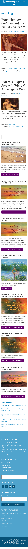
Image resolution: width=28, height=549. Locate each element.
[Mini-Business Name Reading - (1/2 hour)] (14, 345)
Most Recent (22, 68)
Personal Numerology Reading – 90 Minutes (13, 182)
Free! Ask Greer (7, 289)
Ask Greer (4, 516)
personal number (16, 72)
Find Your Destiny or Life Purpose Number (11, 143)
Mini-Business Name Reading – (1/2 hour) (12, 335)
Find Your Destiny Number (10, 175)
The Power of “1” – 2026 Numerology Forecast (13, 405)
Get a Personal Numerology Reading (14, 212)
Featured (8, 72)
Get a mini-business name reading (13, 361)
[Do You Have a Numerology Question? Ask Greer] (14, 270)
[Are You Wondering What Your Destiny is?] (13, 155)
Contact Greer (5, 462)
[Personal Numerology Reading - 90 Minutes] (14, 192)
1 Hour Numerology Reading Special (12, 219)
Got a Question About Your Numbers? (12, 257)
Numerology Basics (13, 68)
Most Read (4, 521)
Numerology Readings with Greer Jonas (13, 513)
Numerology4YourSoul (14, 1)
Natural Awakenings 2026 (9, 442)
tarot (10, 70)
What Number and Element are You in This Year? (13, 23)
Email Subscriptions (7, 470)
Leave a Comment (19, 31)
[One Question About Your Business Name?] (14, 379)
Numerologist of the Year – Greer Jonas (13, 449)
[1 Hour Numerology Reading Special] (14, 229)
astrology (14, 70)
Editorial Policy (6, 467)
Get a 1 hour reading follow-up (12, 249)
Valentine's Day (19, 126)
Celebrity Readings (7, 518)
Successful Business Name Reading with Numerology (12, 296)
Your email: (4, 496)
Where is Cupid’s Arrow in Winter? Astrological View (13, 85)
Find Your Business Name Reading (13, 328)
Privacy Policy (5, 465)
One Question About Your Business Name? (11, 368)
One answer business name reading (13, 396)
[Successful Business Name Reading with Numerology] (14, 306)
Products (4, 526)
